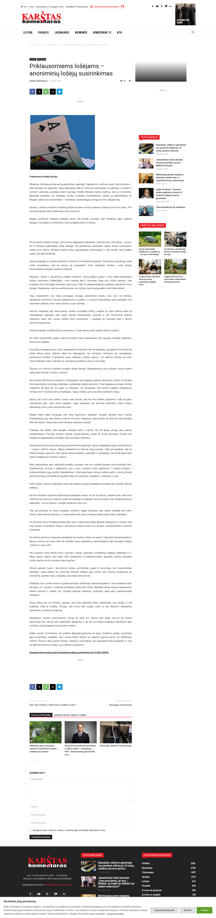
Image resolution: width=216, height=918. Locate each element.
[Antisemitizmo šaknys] (185, 14)
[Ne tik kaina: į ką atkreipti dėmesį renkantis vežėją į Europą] (175, 239)
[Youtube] (157, 6)
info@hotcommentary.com (58, 884)
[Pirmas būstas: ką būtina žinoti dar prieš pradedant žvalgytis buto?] (150, 266)
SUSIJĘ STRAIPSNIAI (41, 715)
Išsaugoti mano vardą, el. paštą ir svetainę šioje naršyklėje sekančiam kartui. (69, 830)
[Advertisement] (118, 18)
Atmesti (187, 910)
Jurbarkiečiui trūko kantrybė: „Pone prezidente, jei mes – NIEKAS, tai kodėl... (169, 163)
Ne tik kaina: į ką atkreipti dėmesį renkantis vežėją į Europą (175, 251)
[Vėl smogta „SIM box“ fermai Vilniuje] (116, 732)
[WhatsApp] (46, 92)
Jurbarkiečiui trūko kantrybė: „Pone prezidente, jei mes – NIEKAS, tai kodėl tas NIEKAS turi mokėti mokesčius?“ (116, 882)
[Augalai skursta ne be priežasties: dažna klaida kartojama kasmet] (175, 266)
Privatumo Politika (115, 913)
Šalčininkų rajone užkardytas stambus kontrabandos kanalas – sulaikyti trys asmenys (44, 749)
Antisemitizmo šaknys (183, 21)
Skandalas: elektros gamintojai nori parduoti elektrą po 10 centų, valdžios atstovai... (171, 148)
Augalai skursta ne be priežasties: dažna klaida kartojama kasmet (175, 279)
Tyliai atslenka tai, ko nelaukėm (170, 207)
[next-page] (36, 760)
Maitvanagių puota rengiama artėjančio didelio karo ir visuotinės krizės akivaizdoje (170, 177)
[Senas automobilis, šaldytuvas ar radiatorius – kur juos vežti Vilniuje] (150, 239)
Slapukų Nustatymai (164, 910)
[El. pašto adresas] (53, 92)
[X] (39, 92)
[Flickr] (170, 6)
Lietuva (42, 44)
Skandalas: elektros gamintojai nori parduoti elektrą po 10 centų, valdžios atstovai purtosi (116, 865)
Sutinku (204, 910)
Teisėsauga (52, 44)
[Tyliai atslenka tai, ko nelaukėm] (146, 211)
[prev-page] (31, 760)
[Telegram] (59, 92)
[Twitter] (161, 6)
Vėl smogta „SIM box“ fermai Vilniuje (115, 746)
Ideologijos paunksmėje (120, 705)
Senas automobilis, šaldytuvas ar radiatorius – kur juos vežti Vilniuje (149, 251)
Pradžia (33, 44)
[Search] (193, 32)
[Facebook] (152, 6)
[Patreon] (166, 6)
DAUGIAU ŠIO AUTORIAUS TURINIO (70, 715)
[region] (108, 907)
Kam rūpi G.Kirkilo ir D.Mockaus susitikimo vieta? (53, 705)
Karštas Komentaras (38, 81)
